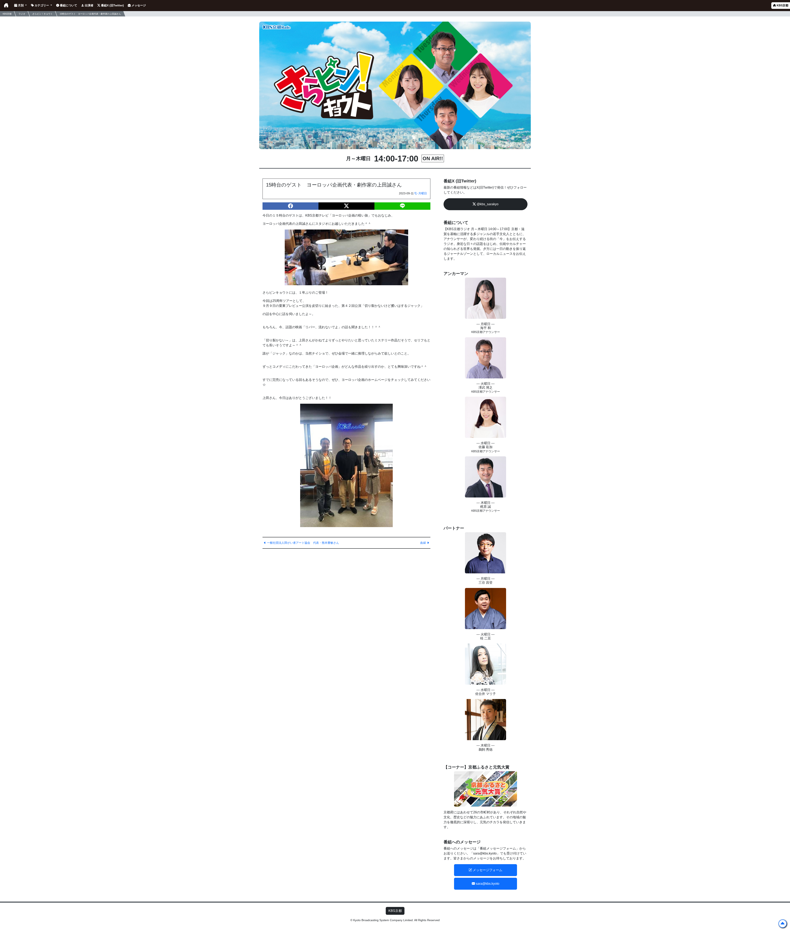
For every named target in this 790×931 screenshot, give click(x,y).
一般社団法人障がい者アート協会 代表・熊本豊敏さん (302, 542)
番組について (68, 5)
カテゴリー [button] (42, 5)
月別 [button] (20, 5)
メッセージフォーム (487, 870)
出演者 (88, 5)
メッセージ (138, 5)
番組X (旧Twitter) (112, 5)
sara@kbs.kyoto (487, 883)
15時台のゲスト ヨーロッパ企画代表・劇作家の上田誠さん (90, 13)
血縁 (423, 542)
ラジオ (22, 13)
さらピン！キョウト (42, 13)
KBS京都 (782, 5)
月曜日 (422, 193)
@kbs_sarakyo (487, 204)
